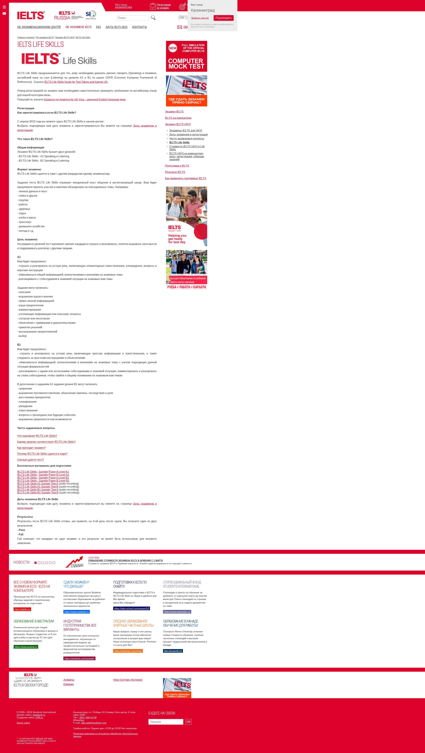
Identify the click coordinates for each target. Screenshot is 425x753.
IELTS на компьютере (178, 118)
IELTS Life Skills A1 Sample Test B (37, 486)
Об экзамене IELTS (78, 27)
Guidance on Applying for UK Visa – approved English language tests (85, 99)
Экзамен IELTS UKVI (64, 37)
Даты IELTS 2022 (117, 27)
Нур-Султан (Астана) (127, 679)
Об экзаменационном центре (39, 27)
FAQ (98, 27)
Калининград (123, 7)
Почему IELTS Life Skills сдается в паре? (42, 453)
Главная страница (26, 37)
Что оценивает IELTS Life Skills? (37, 435)
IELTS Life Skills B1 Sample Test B (37, 492)
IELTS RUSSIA (68, 15)
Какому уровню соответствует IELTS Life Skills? (46, 441)
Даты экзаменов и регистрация (188, 134)
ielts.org (39, 738)
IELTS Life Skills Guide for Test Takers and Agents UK (76, 82)
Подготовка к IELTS (177, 165)
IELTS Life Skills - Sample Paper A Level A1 (43, 471)
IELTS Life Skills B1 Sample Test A (37, 489)
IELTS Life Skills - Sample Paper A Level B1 (43, 477)
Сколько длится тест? (30, 459)
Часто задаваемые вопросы (186, 138)
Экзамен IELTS (174, 111)
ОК (188, 721)
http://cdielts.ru (22, 609)
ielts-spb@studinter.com (93, 722)
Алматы (68, 679)
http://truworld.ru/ (173, 651)
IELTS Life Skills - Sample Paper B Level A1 (43, 474)
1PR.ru (39, 717)
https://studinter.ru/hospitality (79, 658)
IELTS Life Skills (83, 37)
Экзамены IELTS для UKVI (185, 130)
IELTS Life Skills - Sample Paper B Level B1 (43, 480)
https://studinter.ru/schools (128, 651)
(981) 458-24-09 (87, 717)
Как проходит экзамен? (31, 447)
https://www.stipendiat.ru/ (177, 611)
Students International (91, 14)
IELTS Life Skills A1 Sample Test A (37, 483)
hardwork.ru (39, 714)
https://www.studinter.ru (76, 611)
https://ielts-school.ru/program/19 (131, 608)
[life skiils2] (58, 64)
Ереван (68, 684)
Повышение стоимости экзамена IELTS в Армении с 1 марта (125, 560)
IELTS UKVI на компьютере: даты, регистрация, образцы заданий (186, 156)
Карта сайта (23, 722)
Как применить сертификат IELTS (185, 178)
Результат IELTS (175, 172)
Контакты (139, 27)
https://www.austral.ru (26, 646)
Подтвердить (224, 17)
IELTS (31, 15)
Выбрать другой (200, 18)
